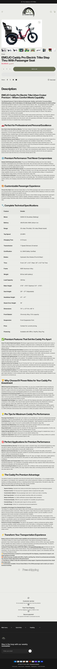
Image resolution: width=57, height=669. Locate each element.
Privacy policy (14, 666)
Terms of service (21, 666)
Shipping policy (34, 666)
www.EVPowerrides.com (37, 547)
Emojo (3, 54)
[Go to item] (3, 50)
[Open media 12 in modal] (39, 22)
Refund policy (27, 666)
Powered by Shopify (34, 664)
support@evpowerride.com (25, 395)
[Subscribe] (30, 651)
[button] (28, 74)
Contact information (41, 666)
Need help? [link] (53, 79)
